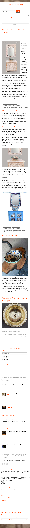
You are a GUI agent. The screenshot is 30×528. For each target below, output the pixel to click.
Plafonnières (13, 519)
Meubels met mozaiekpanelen (13, 393)
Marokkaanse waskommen (6, 514)
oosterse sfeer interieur (7, 336)
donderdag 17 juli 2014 (20, 460)
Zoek (18, 11)
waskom (19, 336)
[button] (28, 16)
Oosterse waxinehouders (23, 517)
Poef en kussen (19, 519)
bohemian (5, 331)
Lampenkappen (10, 405)
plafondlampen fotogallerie (6, 519)
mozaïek (14, 334)
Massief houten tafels (15, 514)
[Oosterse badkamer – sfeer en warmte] (11, 57)
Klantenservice (3, 500)
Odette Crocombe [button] (9, 460)
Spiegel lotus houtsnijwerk (10, 104)
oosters (17, 334)
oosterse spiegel (15, 336)
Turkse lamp (16, 522)
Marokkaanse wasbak (18, 332)
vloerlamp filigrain (21, 522)
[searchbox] (8, 11)
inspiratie (7, 34)
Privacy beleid (3, 492)
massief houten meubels (7, 334)
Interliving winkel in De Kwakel (6, 497)
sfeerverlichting (25, 519)
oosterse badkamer (22, 334)
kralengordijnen (9, 512)
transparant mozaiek (9, 522)
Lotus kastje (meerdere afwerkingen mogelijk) (15, 107)
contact (2, 495)
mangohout (10, 331)
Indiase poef (3, 512)
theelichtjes (3, 522)
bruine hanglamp (4, 509)
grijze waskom (17, 509)
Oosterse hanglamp (23, 514)
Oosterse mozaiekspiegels (13, 517)
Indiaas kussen (23, 509)
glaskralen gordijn (11, 509)
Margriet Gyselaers (14, 384)
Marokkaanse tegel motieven (8, 332)
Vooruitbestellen (4, 502)
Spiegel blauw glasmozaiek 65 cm (11, 227)
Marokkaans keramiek (16, 331)
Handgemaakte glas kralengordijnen (15, 444)
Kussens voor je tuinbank (16, 512)
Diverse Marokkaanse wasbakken (11, 105)
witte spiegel (24, 336)
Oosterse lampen (4, 517)
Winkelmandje (8, 370)
